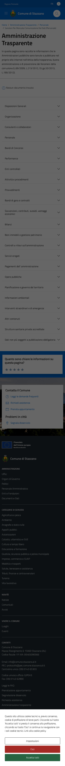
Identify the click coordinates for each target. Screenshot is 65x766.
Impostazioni (32, 741)
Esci (32, 749)
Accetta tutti (32, 757)
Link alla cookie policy (35, 731)
